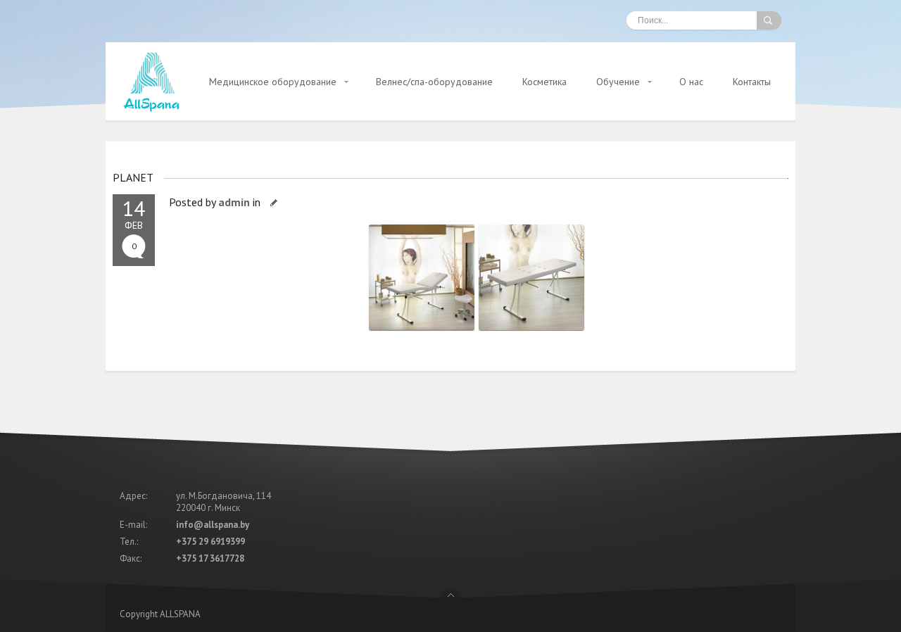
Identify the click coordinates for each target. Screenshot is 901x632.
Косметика (544, 81)
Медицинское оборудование (272, 81)
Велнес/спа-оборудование (434, 81)
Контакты (752, 81)
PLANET (133, 177)
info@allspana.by (212, 525)
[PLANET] (424, 330)
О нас (691, 81)
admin (234, 202)
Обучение (618, 81)
